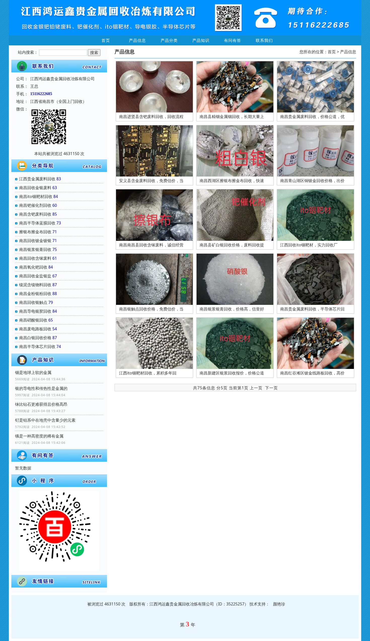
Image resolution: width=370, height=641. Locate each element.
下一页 (271, 388)
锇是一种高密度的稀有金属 (39, 436)
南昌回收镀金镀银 (35, 240)
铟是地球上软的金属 (33, 372)
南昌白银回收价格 (35, 337)
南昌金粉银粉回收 (35, 293)
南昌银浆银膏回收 (35, 249)
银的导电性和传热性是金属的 (41, 388)
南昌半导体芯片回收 (37, 346)
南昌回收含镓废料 (35, 258)
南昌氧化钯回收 (33, 267)
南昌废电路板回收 (35, 329)
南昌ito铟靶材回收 (35, 196)
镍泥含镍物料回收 (35, 284)
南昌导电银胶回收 (35, 311)
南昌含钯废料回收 (35, 214)
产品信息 (137, 40)
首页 (105, 40)
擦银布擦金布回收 (35, 232)
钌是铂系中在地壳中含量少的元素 (45, 420)
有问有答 (232, 40)
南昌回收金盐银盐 (35, 276)
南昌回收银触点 (33, 302)
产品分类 (169, 40)
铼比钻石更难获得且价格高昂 (41, 404)
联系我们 (264, 40)
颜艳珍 (279, 604)
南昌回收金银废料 (35, 187)
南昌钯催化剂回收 (35, 205)
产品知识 (200, 40)
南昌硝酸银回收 (33, 320)
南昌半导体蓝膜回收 (37, 223)
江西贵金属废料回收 (37, 179)
